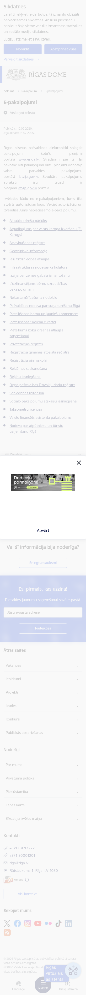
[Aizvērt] (79, 463)
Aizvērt (43, 530)
